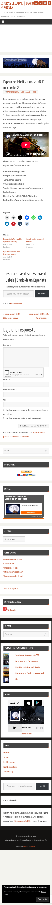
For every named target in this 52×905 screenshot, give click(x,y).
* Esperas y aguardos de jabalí (13, 576)
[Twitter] (41, 3)
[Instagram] (45, 3)
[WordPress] (49, 3)
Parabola (25, 847)
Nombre (6, 380)
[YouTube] (36, 3)
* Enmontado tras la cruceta (12, 560)
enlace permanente (16, 304)
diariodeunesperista (13, 92)
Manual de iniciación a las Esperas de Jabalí (29, 673)
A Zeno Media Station (26, 734)
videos (34, 92)
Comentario (7, 345)
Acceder (6, 757)
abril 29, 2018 (25, 92)
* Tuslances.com (8, 564)
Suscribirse (41, 294)
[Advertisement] (26, 39)
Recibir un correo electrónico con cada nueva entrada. (24, 418)
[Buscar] (45, 451)
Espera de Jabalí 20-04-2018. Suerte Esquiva (12, 316)
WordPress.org (8, 772)
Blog (16, 679)
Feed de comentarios (10, 767)
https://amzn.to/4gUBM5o (23, 821)
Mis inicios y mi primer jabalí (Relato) (27, 667)
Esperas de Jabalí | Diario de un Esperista (21, 5)
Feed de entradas (9, 762)
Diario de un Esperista (11, 588)
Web (4, 400)
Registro (6, 753)
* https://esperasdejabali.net (13, 572)
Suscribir (42, 786)
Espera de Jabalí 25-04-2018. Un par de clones (39, 316)
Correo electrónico (10, 390)
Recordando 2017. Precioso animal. (27, 661)
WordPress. (33, 847)
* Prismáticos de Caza (10, 568)
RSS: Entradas (11, 610)
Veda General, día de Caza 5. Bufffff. (27, 655)
